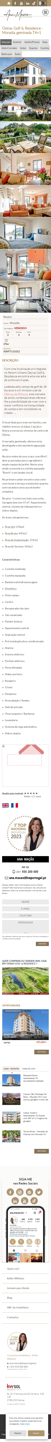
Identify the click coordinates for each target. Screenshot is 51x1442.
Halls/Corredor (9, 48)
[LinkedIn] (15, 1200)
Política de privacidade (11, 939)
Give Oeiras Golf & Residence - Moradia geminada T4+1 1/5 (25, 793)
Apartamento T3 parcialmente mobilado (22, 1035)
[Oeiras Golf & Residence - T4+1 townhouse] (5, 805)
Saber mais (25, 1424)
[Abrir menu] (45, 12)
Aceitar (36, 1433)
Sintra (5, 430)
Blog (9, 1297)
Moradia (15, 323)
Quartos (33, 48)
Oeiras (6, 434)
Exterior (17, 42)
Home (9, 3)
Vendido (20, 328)
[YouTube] (24, 1200)
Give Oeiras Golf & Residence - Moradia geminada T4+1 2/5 (28, 793)
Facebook (15, 3)
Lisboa (26, 426)
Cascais (35, 426)
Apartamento (13, 1011)
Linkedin (28, 3)
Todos (18, 54)
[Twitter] (39, 1192)
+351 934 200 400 (18, 1367)
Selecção (6, 42)
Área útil (10, 526)
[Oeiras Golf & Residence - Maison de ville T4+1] (14, 805)
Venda (27, 1011)
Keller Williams (15, 1278)
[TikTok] (34, 3)
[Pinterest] (29, 1192)
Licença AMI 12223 (16, 1404)
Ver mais (41, 1052)
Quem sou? (13, 1268)
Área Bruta (11, 533)
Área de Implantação (17, 540)
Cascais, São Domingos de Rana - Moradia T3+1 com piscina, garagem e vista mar (35, 1097)
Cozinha (45, 48)
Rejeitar (17, 1433)
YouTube (21, 3)
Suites (23, 48)
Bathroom (7, 54)
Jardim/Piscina (32, 42)
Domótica (10, 588)
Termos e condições (40, 936)
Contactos (13, 1317)
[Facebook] (10, 1192)
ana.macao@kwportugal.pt (22, 1363)
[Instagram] (20, 1192)
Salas (45, 42)
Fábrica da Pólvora (16, 394)
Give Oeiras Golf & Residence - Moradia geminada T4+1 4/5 (34, 793)
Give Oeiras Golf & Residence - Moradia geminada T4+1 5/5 (36, 793)
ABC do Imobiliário (18, 1307)
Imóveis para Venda (18, 1288)
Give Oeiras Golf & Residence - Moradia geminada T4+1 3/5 (31, 793)
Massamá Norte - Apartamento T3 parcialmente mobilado (33, 1078)
